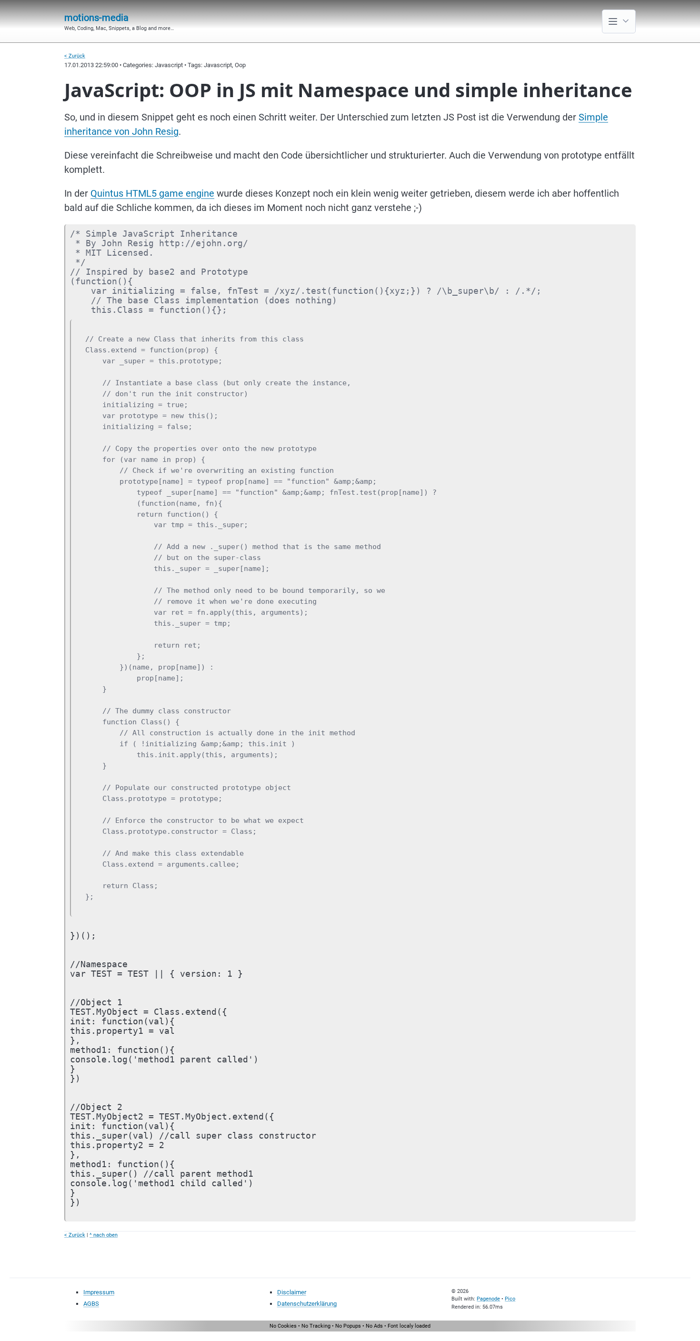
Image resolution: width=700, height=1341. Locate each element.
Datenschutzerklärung (307, 1303)
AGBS (91, 1303)
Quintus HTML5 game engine (152, 193)
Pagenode (488, 1299)
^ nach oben (104, 1235)
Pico (510, 1299)
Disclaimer (291, 1292)
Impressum (98, 1292)
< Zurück (74, 56)
